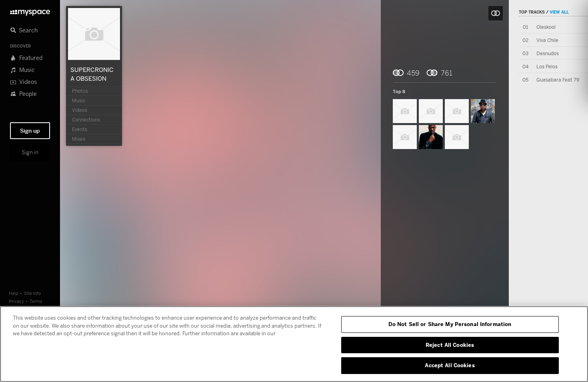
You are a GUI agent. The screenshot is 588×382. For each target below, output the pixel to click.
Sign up (30, 130)
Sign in (30, 152)
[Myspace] (30, 10)
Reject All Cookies (450, 344)
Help (13, 293)
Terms (36, 301)
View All (559, 12)
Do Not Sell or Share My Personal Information (450, 324)
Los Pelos (547, 66)
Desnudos (547, 53)
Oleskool (546, 27)
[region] (294, 344)
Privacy (16, 301)
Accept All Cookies (449, 365)
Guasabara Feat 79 (557, 79)
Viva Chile (547, 40)
